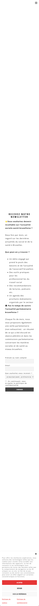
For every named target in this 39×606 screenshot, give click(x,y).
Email (7, 365)
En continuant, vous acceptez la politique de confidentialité (16, 383)
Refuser (19, 588)
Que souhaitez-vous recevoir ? (18, 373)
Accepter (19, 583)
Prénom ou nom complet (16, 358)
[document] (19, 303)
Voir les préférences (19, 594)
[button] (36, 554)
